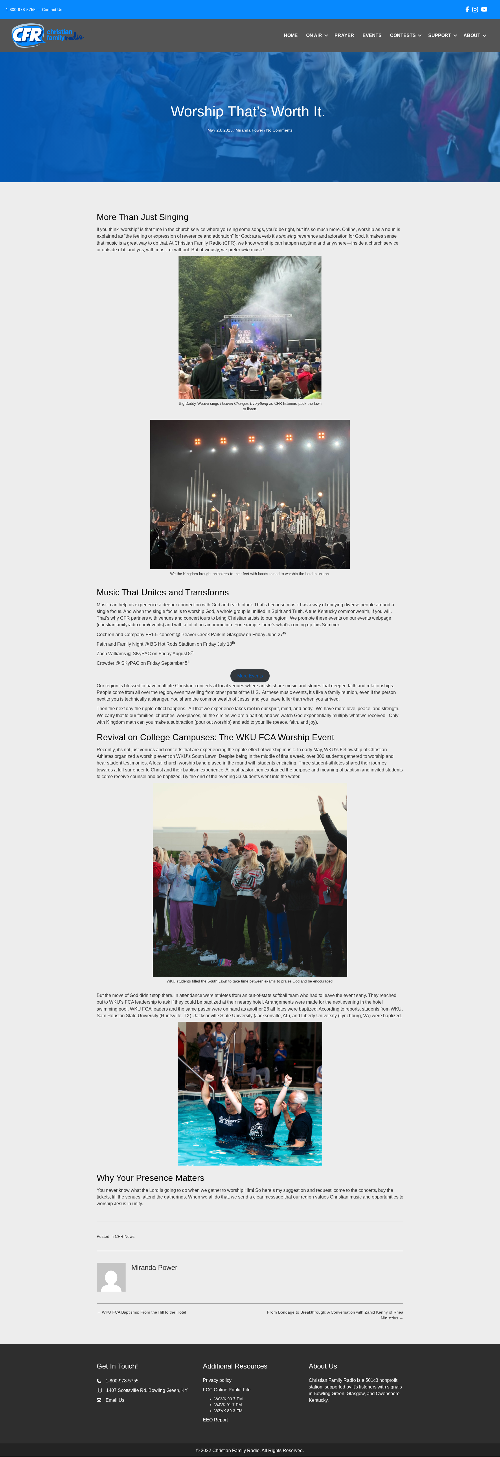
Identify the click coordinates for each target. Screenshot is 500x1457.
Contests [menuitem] (403, 35)
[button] (326, 35)
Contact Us (52, 9)
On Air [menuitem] (314, 35)
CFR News (125, 1236)
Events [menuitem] (372, 35)
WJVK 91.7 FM (228, 1405)
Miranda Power (249, 130)
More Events (250, 675)
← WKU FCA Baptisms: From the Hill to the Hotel (141, 1312)
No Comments (279, 130)
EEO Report (215, 1419)
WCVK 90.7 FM (228, 1399)
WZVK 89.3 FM (228, 1410)
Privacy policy (217, 1380)
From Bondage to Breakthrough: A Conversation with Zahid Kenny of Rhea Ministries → (335, 1315)
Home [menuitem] (291, 35)
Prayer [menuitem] (344, 35)
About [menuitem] (472, 35)
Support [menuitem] (439, 35)
